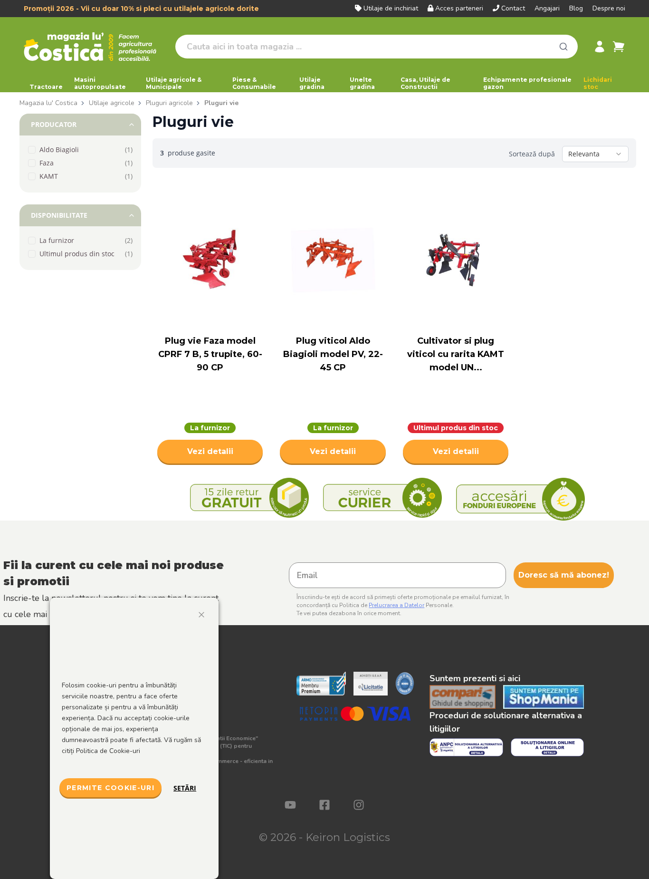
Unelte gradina (362, 83)
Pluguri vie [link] (221, 102)
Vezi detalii (210, 451)
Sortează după (532, 153)
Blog (576, 8)
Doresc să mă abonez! (563, 575)
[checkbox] (32, 150)
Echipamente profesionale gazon (527, 83)
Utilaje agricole (111, 102)
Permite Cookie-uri (110, 787)
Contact (513, 8)
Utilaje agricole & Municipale (173, 83)
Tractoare (46, 86)
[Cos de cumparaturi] (618, 46)
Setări (184, 787)
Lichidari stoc (597, 83)
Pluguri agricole (169, 102)
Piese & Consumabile (254, 83)
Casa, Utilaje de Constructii (425, 83)
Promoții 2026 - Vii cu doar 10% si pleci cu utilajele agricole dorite (141, 8)
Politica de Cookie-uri (108, 750)
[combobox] (595, 154)
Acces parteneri (459, 8)
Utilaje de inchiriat (390, 8)
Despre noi (608, 8)
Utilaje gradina (311, 83)
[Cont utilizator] (599, 46)
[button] (80, 124)
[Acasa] (96, 46)
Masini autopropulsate (100, 83)
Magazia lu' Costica (48, 102)
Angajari (547, 8)
